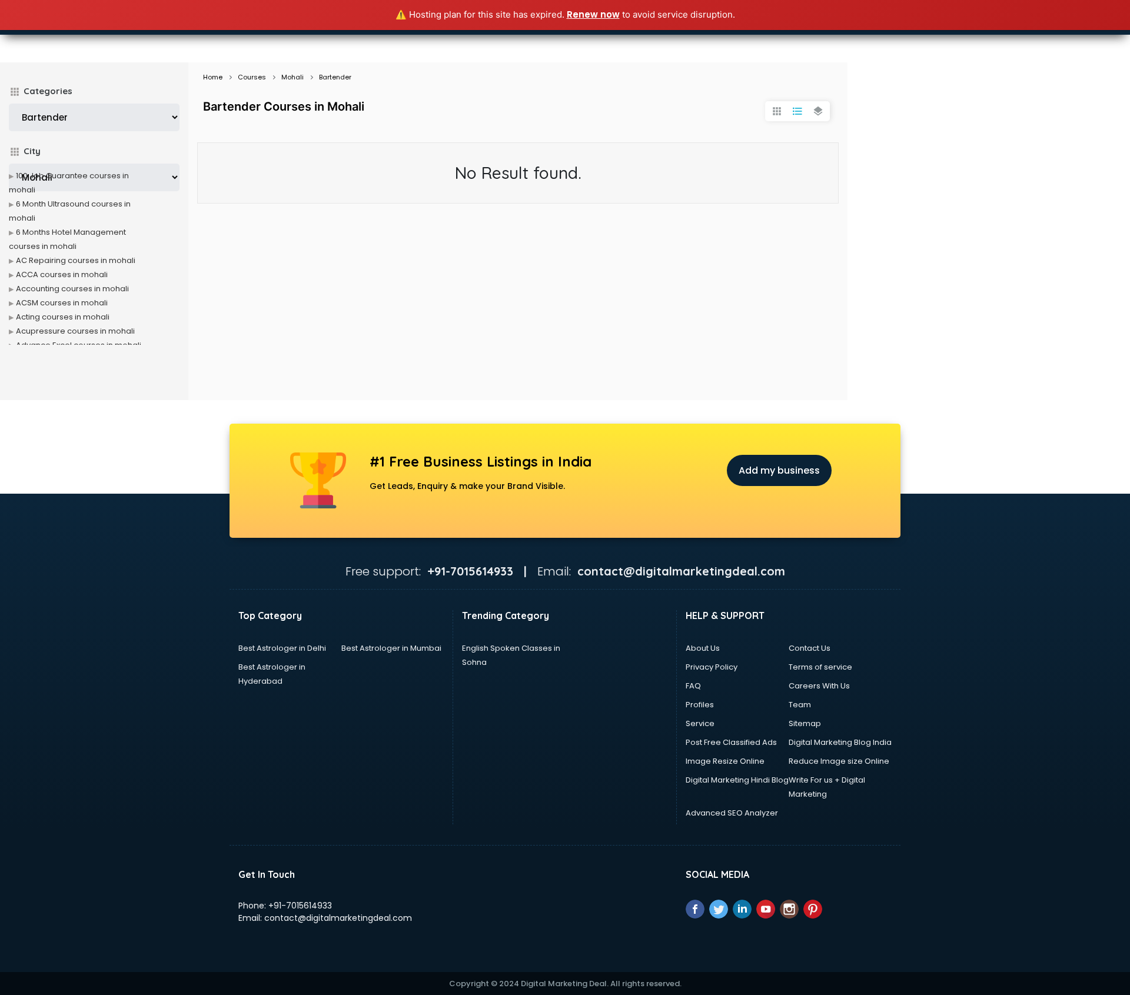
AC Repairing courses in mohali (75, 260)
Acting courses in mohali (62, 316)
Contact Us (809, 648)
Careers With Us (819, 685)
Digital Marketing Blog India (840, 742)
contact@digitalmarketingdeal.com (338, 918)
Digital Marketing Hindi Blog (737, 780)
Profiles (700, 704)
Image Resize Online (725, 761)
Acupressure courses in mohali (75, 331)
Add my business (779, 470)
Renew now (593, 14)
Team (800, 704)
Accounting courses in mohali (72, 288)
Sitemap (805, 723)
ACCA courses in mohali (62, 274)
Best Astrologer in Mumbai (391, 648)
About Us (703, 648)
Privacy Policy (711, 667)
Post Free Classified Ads (731, 742)
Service (700, 723)
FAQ (693, 685)
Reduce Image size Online (839, 761)
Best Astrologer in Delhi (282, 648)
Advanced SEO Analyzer (732, 812)
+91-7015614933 (300, 905)
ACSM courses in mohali (62, 302)
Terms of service (820, 667)
